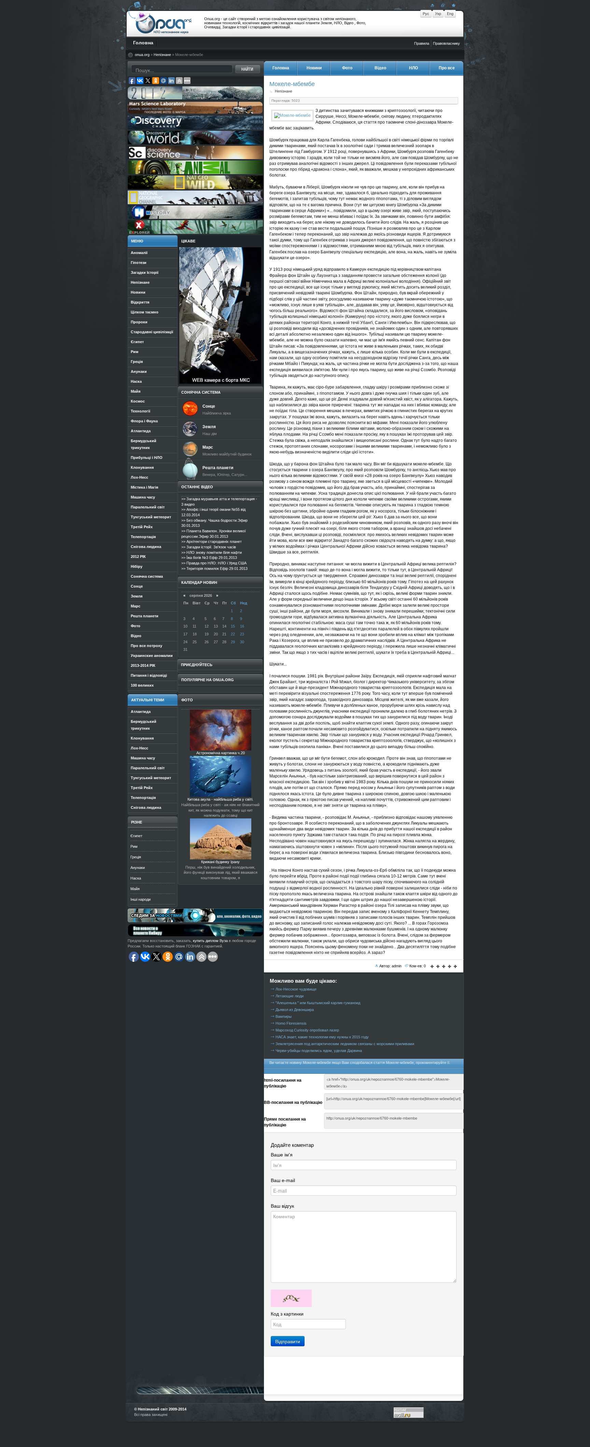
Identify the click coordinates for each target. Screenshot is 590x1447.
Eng (450, 14)
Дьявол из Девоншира (295, 1010)
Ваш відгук (282, 1206)
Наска (135, 878)
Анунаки (137, 868)
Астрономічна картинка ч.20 (220, 753)
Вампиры (284, 1016)
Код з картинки (287, 1314)
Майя (135, 889)
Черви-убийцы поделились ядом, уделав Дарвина (319, 1051)
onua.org (142, 55)
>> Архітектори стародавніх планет (211, 541)
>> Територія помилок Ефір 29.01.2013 (214, 568)
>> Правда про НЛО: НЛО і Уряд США (214, 563)
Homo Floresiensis (291, 1023)
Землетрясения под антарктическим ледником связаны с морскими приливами (345, 1044)
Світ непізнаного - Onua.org (163, 23)
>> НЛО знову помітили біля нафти (211, 552)
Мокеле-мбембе (292, 83)
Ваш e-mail (283, 1180)
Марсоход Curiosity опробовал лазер (307, 1030)
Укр (438, 14)
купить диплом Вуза (210, 941)
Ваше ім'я (282, 1154)
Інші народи (140, 899)
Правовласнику (446, 43)
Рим (134, 846)
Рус (426, 14)
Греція (135, 857)
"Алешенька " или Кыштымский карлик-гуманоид (318, 1003)
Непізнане (162, 55)
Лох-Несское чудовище (296, 989)
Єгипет (136, 836)
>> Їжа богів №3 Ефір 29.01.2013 (209, 558)
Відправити (287, 1341)
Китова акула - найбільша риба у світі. (220, 799)
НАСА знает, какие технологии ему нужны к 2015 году (322, 1037)
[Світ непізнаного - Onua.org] (453, 5)
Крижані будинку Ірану (220, 862)
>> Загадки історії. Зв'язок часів (208, 547)
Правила (421, 43)
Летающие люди (290, 996)
